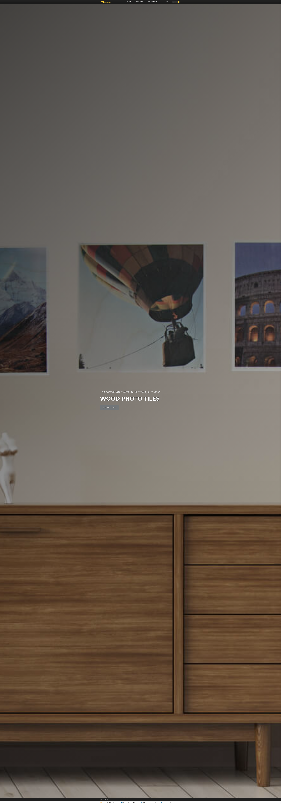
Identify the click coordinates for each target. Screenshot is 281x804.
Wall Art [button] (139, 2)
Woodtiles (108, 799)
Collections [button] (152, 2)
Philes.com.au (106, 2)
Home (101, 799)
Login (166, 2)
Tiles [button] (129, 2)
